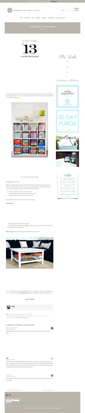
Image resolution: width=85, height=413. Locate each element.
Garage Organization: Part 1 (12, 390)
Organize (31, 316)
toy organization (28, 314)
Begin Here (27, 17)
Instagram (8, 293)
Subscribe (76, 8)
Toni (13, 306)
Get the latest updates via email (13, 398)
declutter (17, 314)
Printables (37, 17)
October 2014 (25, 316)
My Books (44, 17)
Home (21, 17)
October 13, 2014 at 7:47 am (10, 359)
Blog (33, 17)
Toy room (14, 317)
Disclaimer (52, 408)
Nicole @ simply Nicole (12, 327)
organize (22, 314)
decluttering (18, 316)
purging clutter (44, 316)
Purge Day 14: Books (48, 390)
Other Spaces (37, 316)
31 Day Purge (9, 316)
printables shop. (54, 1)
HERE (30, 291)
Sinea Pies (8, 374)
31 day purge (12, 314)
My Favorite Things (60, 17)
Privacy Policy (59, 408)
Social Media (51, 17)
